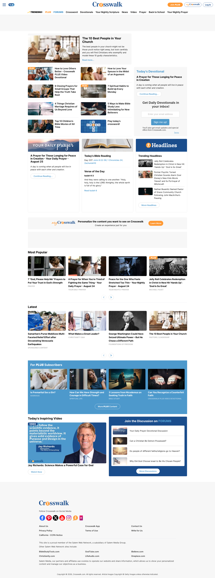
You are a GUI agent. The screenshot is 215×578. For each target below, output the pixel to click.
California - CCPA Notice (50, 535)
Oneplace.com (138, 556)
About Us (43, 526)
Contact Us (136, 526)
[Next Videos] (111, 297)
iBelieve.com (137, 551)
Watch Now (36, 472)
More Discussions (148, 471)
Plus (48, 12)
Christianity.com (47, 556)
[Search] (11, 4)
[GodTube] (82, 518)
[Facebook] (42, 518)
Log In (208, 4)
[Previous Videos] (103, 297)
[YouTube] (62, 518)
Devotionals (86, 12)
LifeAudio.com (92, 556)
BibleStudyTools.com (49, 551)
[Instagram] (69, 518)
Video (133, 12)
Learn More (155, 223)
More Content (107, 406)
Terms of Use (91, 530)
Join (175, 4)
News (125, 12)
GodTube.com (92, 551)
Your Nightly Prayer (177, 12)
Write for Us (137, 530)
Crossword (72, 12)
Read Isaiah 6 (90, 190)
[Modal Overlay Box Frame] (160, 117)
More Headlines (148, 205)
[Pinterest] (49, 518)
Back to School (157, 12)
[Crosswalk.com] (107, 4)
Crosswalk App (92, 526)
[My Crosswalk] (192, 5)
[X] (55, 518)
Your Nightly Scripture (107, 12)
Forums (58, 12)
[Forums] (75, 518)
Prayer (142, 12)
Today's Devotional (150, 71)
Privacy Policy (45, 530)
